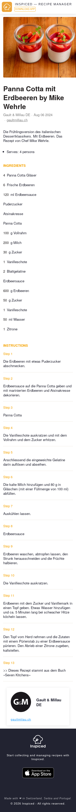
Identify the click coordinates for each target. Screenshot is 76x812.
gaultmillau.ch (17, 119)
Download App (25, 9)
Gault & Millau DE (16, 114)
